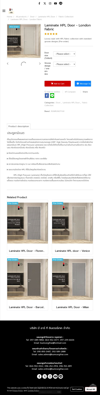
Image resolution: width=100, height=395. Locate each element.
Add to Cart (58, 83)
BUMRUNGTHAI (57, 111)
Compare (71, 91)
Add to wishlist (53, 91)
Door (58, 102)
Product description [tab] (18, 126)
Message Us (85, 83)
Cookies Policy (33, 390)
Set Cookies (77, 389)
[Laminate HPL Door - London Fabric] (23, 41)
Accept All (91, 389)
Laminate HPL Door (71, 102)
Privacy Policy (17, 390)
